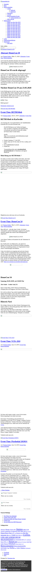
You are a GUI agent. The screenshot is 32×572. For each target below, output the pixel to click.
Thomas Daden (7, 56)
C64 (24, 531)
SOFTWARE (4, 548)
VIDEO (18, 548)
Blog (5, 5)
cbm (26, 531)
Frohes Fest (7, 520)
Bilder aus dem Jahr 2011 (13, 34)
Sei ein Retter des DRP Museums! (13, 522)
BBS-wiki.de (10, 19)
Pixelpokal (3, 471)
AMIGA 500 (26, 529)
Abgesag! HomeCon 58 (10, 53)
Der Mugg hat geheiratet (10, 516)
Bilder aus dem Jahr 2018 (13, 23)
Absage (7, 529)
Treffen (12, 548)
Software (13, 10)
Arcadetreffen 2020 (15, 531)
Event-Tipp (28, 115)
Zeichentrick (28, 548)
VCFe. (2, 425)
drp (24, 533)
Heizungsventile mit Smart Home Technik (15, 519)
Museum (6, 544)
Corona (29, 531)
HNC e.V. (6, 542)
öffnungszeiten (3, 549)
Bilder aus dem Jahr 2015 (13, 28)
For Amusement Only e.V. (20, 539)
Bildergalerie (7, 20)
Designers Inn (11, 558)
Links (5, 38)
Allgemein (23, 56)
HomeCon (13, 542)
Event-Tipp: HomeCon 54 (11, 221)
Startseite (6, 4)
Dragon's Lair (19, 533)
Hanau (2, 542)
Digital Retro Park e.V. (7, 533)
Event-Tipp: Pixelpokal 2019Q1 (14, 441)
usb (15, 548)
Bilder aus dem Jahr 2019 (13, 22)
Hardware (13, 11)
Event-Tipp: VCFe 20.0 (10, 341)
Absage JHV (13, 529)
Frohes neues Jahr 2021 (10, 517)
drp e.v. (9, 535)
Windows (22, 548)
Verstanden (4, 569)
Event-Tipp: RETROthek (11, 112)
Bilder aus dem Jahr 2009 (13, 37)
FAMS (13, 535)
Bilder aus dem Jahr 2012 (13, 32)
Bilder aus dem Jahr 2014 (13, 29)
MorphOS (9, 13)
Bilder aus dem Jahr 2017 (13, 25)
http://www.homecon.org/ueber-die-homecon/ (16, 261)
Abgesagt (3, 529)
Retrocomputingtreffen (20, 546)
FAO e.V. (20, 535)
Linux (2, 544)
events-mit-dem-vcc (16, 17)
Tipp (8, 548)
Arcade (9, 14)
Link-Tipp (29, 542)
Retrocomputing (8, 7)
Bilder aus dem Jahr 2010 (13, 35)
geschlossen (28, 539)
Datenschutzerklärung (9, 40)
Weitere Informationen (14, 569)
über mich (9, 43)
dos (15, 533)
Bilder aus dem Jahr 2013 (13, 31)
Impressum (7, 41)
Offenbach (11, 544)
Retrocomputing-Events (13, 16)
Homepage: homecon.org (7, 105)
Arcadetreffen (7, 531)
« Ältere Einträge (5, 490)
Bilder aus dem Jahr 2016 (13, 26)
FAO (17, 535)
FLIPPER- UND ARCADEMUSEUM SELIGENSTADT (15, 537)
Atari (21, 531)
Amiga (9, 8)
